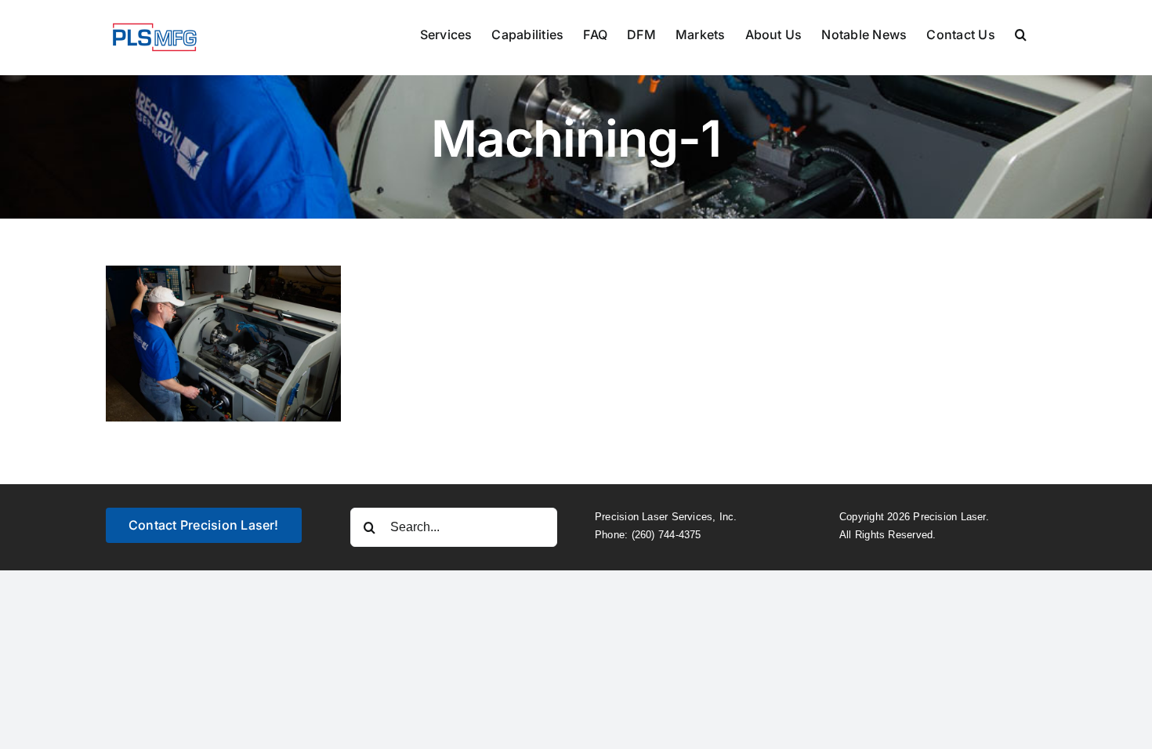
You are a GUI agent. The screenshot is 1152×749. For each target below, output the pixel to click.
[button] (1021, 33)
